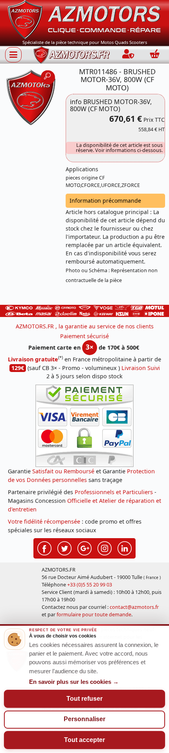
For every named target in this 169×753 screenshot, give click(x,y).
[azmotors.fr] (71, 55)
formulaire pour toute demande (94, 614)
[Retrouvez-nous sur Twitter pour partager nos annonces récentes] (64, 547)
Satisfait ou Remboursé (63, 471)
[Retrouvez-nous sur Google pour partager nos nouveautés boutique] (84, 547)
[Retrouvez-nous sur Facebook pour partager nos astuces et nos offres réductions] (44, 547)
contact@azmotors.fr (134, 607)
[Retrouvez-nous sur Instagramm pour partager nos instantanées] (104, 547)
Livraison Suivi (140, 368)
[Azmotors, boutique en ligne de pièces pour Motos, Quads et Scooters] (84, 19)
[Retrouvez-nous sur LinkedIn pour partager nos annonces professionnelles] (125, 547)
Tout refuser (84, 698)
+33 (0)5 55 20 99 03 (89, 584)
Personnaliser (84, 719)
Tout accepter (84, 740)
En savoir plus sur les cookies (74, 682)
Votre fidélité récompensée (44, 521)
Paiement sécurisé (84, 336)
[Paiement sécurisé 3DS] (84, 426)
